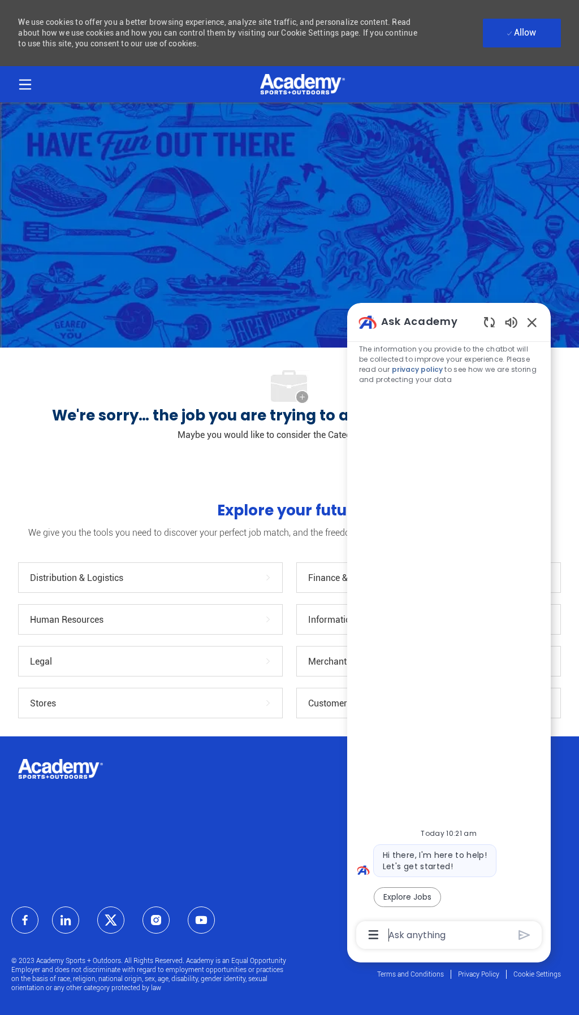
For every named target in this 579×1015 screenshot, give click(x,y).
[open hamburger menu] (25, 83)
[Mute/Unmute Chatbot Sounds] (511, 322)
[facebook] (24, 920)
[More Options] (373, 935)
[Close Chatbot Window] (532, 322)
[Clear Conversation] (489, 321)
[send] (524, 935)
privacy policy (417, 369)
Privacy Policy (478, 974)
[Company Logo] (302, 83)
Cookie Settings (537, 974)
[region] (449, 627)
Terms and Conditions (410, 974)
